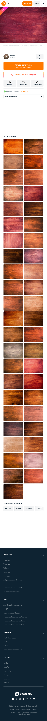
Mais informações (11, 95)
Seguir (39, 58)
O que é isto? (24, 91)
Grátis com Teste (23, 66)
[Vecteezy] (3, 3)
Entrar (37, 3)
